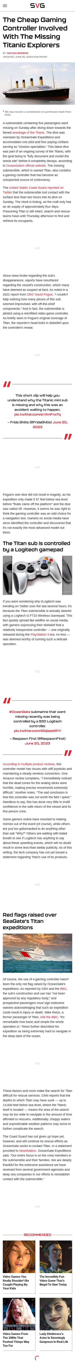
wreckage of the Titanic (28, 132)
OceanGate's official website (26, 165)
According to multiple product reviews (29, 764)
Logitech (66, 592)
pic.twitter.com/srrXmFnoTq (37, 414)
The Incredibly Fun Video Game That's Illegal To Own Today (53, 1280)
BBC (63, 988)
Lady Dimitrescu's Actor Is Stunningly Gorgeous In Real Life (54, 1337)
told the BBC (49, 1017)
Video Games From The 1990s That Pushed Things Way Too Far (16, 1339)
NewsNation (27, 1150)
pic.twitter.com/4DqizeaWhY (37, 731)
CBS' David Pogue (40, 294)
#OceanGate (19, 712)
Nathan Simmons (17, 53)
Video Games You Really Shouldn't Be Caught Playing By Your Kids (16, 1282)
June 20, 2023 (37, 743)
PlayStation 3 (40, 634)
